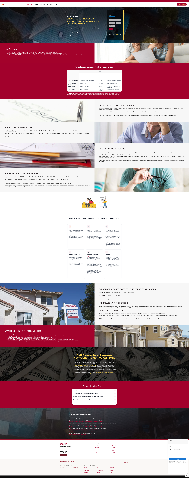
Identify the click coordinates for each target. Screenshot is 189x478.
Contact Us (52, 4)
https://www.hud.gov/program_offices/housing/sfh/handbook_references (80, 434)
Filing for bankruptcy (90, 256)
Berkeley (85, 467)
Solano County (75, 469)
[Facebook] (61, 452)
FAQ (47, 4)
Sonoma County (62, 470)
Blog (57, 4)
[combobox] (115, 20)
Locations (113, 447)
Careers (96, 452)
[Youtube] (66, 452)
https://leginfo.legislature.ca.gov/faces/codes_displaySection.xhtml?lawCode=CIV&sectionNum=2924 (86, 421)
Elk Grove (112, 467)
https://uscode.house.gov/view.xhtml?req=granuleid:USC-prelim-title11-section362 (83, 429)
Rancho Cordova (100, 470)
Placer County (62, 469)
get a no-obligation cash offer (86, 373)
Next (111, 29)
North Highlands (86, 470)
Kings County (62, 467)
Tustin (111, 472)
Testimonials (42, 4)
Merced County (75, 467)
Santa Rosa (86, 472)
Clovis (98, 467)
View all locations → (125, 462)
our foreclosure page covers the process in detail (104, 372)
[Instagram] (63, 452)
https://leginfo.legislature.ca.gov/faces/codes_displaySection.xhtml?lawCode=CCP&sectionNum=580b (85, 431)
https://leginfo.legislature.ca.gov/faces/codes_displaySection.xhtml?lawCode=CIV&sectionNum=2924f (89, 424)
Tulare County (75, 470)
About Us (36, 4)
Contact (113, 452)
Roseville (111, 470)
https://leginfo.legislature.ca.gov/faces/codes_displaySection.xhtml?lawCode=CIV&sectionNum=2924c (86, 426)
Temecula (98, 472)
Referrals (96, 450)
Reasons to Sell (114, 449)
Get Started (114, 445)
